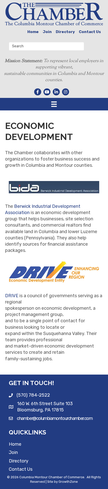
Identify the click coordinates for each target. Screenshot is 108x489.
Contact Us (90, 32)
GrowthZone (68, 481)
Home (33, 32)
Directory (65, 32)
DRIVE (11, 295)
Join (47, 32)
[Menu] (54, 104)
